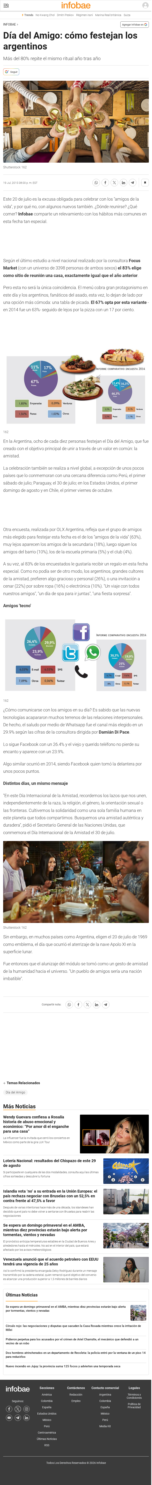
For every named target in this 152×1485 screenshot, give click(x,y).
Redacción (75, 1394)
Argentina (105, 1394)
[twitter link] (18, 1409)
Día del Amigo (15, 1092)
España (46, 1407)
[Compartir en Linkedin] (123, 182)
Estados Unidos (46, 1413)
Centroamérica (47, 1432)
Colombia (47, 1400)
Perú (47, 1426)
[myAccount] (145, 5)
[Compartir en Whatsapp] (96, 182)
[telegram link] (18, 1418)
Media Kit (105, 1426)
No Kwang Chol (45, 15)
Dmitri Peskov (65, 15)
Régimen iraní (84, 15)
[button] (6, 6)
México (47, 1419)
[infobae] (76, 5)
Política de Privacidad (134, 1405)
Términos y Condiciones (134, 1396)
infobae (9, 24)
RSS (46, 1445)
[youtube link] (9, 1418)
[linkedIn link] (26, 1418)
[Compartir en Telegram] (132, 182)
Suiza (127, 15)
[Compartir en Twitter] (114, 182)
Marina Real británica (108, 15)
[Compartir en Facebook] (105, 182)
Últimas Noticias (47, 1438)
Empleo (76, 1400)
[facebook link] (9, 1409)
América (47, 1394)
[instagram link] (26, 1409)
